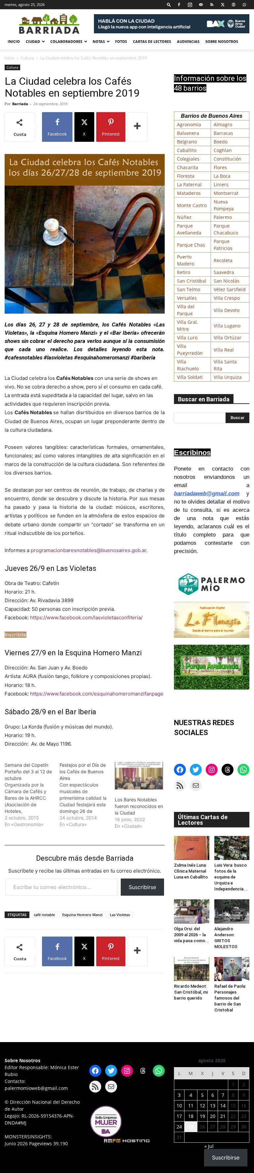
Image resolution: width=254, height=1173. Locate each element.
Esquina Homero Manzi (82, 914)
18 (190, 1116)
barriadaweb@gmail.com (206, 493)
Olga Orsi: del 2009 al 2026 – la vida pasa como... (191, 934)
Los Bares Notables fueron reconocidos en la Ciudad (139, 806)
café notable (44, 914)
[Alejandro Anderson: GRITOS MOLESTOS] (232, 911)
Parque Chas (191, 245)
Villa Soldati (190, 377)
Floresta (185, 176)
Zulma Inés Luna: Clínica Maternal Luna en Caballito (191, 871)
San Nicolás (226, 281)
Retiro (183, 272)
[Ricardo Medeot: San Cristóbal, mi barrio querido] (191, 969)
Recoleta (223, 260)
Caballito (186, 150)
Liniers (221, 184)
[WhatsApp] (244, 4)
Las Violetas (120, 914)
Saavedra (224, 272)
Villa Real (224, 350)
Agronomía (189, 124)
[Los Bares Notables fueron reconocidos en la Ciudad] (139, 775)
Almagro (223, 124)
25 (190, 1127)
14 (223, 1105)
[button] (169, 4)
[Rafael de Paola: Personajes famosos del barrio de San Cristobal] (232, 969)
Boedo (221, 142)
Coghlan (223, 150)
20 (212, 1116)
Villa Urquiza (228, 377)
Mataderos (189, 193)
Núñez (184, 217)
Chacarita (187, 167)
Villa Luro (187, 337)
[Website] (233, 4)
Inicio (14, 41)
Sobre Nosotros (221, 41)
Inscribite (15, 635)
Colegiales (188, 159)
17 (179, 1116)
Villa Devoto (226, 310)
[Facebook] (179, 4)
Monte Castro (192, 205)
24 (179, 1127)
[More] (137, 127)
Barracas (223, 133)
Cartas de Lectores (152, 41)
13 (212, 1105)
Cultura (27, 58)
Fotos (121, 41)
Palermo (223, 217)
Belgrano (187, 142)
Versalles (187, 298)
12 (202, 1105)
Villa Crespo (227, 298)
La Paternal (189, 184)
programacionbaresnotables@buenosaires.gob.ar (88, 550)
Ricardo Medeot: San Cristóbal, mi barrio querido (191, 992)
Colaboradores (66, 41)
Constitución (227, 159)
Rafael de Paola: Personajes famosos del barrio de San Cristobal (230, 998)
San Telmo (188, 289)
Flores (220, 167)
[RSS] (212, 4)
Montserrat (226, 193)
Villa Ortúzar (227, 337)
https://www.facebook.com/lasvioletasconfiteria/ (86, 617)
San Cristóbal (191, 281)
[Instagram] (190, 4)
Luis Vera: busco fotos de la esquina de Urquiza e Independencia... (230, 877)
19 (202, 1116)
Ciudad (33, 41)
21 (223, 1116)
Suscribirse (142, 887)
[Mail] (201, 4)
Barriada (20, 103)
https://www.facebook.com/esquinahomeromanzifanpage (96, 694)
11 (190, 1105)
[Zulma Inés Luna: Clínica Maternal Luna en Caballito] (191, 848)
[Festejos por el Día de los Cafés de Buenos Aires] (87, 795)
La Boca (222, 176)
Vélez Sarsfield (230, 289)
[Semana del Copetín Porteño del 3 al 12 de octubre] (32, 795)
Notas (99, 41)
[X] (223, 4)
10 (179, 1105)
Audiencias (188, 41)
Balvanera (188, 133)
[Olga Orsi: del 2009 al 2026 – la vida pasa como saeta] (191, 911)
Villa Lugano (227, 326)
